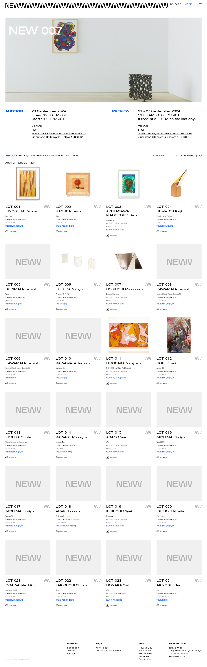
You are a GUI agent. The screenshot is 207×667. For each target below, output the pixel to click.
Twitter (71, 650)
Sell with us (145, 653)
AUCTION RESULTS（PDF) (20, 162)
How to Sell (145, 650)
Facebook (73, 647)
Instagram (73, 653)
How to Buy (145, 647)
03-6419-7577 (177, 656)
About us (144, 656)
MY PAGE (175, 4)
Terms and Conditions (108, 650)
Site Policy (102, 647)
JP (186, 4)
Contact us (145, 659)
